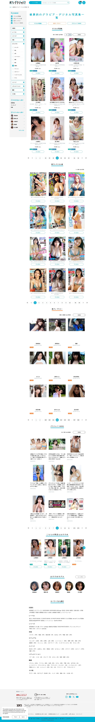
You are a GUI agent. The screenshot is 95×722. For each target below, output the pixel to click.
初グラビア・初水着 (44, 673)
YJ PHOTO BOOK (45, 618)
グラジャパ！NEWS (18, 23)
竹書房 (37, 612)
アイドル (43, 663)
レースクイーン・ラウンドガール (39, 665)
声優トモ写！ (32, 628)
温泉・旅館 (65, 657)
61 (74, 158)
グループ (47, 657)
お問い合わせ (72, 714)
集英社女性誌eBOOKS (35, 620)
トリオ (39, 657)
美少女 (33, 649)
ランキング (13, 105)
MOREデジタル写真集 (66, 618)
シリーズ (14, 36)
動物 (63, 673)
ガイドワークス (38, 610)
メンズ (55, 673)
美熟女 (50, 649)
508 (78, 420)
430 (49, 420)
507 (74, 420)
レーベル (14, 32)
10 (69, 302)
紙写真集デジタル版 (34, 626)
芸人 (54, 667)
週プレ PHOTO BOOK (34, 618)
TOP (10, 7)
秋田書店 (31, 610)
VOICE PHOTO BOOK (63, 626)
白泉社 (50, 612)
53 (75, 302)
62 (78, 158)
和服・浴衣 (68, 634)
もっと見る (80, 576)
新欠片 (46, 612)
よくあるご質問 (64, 714)
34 (45, 158)
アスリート (61, 667)
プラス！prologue (44, 626)
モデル (59, 663)
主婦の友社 (76, 610)
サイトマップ (79, 714)
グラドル (34, 663)
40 (68, 158)
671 (74, 528)
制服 (42, 634)
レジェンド (45, 667)
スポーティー (16, 71)
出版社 (13, 28)
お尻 (15, 53)
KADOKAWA (46, 610)
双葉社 (59, 612)
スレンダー (16, 47)
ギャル (15, 77)
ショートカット (17, 56)
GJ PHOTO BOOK (55, 618)
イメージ (14, 82)
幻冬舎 (67, 610)
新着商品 (13, 102)
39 (65, 158)
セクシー (80, 649)
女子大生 (75, 663)
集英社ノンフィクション (47, 620)
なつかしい (60, 649)
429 (46, 420)
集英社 (71, 610)
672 (78, 528)
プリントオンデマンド (75, 626)
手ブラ (33, 673)
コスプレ (33, 634)
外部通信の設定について (53, 714)
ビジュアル (14, 43)
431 (53, 420)
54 (79, 302)
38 (61, 158)
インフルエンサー (75, 665)
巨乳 (15, 50)
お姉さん (41, 649)
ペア (32, 657)
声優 (67, 663)
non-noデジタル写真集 (78, 618)
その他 (13, 93)
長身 (15, 62)
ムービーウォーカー (66, 612)
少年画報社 (32, 612)
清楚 (32, 651)
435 (69, 420)
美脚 (15, 59)
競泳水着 (50, 634)
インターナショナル (18, 74)
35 (49, 158)
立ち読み (38, 73)
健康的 (15, 65)
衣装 (13, 39)
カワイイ (70, 649)
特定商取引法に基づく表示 (41, 714)
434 (65, 420)
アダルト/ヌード (71, 667)
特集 (12, 107)
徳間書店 (41, 612)
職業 (13, 90)
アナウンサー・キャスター (59, 665)
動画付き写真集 (53, 626)
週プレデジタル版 (18, 18)
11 (68, 528)
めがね (58, 634)
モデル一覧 (21, 130)
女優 (52, 663)
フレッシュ (16, 68)
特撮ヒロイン (34, 667)
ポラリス (39, 628)
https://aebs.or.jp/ (27, 706)
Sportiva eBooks (58, 620)
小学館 (81, 610)
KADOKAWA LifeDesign (55, 610)
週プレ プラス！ (17, 20)
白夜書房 (54, 612)
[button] (84, 548)
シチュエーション (16, 86)
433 (61, 420)
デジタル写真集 (17, 16)
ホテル (55, 657)
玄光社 (63, 610)
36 (53, 158)
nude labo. (44, 628)
